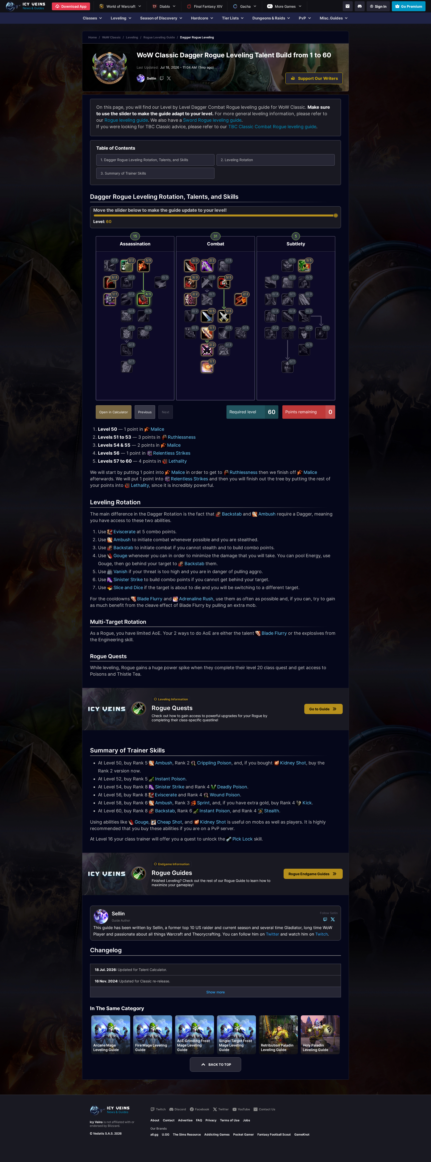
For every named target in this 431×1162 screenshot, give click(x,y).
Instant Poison (170, 778)
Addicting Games (217, 1134)
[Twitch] (162, 78)
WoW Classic (111, 37)
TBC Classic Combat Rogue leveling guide (272, 126)
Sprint (203, 802)
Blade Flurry (149, 598)
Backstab (232, 514)
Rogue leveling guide (126, 120)
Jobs (246, 1120)
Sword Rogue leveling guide (212, 120)
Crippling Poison (214, 762)
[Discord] (360, 6)
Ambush (267, 514)
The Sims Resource (187, 1134)
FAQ (199, 1120)
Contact (169, 1120)
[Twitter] (169, 78)
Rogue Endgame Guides (309, 874)
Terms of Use (229, 1120)
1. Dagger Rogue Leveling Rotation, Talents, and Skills (144, 160)
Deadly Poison (232, 786)
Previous (145, 412)
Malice (157, 429)
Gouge (120, 555)
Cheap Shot (169, 822)
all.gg (154, 1134)
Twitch (321, 934)
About (154, 1120)
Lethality (178, 461)
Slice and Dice (128, 587)
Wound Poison (225, 794)
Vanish (120, 571)
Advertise (185, 1120)
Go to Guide (319, 709)
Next (165, 412)
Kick (307, 802)
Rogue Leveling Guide (159, 37)
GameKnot (302, 1134)
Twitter (272, 934)
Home (92, 37)
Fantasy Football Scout (274, 1134)
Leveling (132, 37)
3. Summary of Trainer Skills (123, 173)
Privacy (211, 1120)
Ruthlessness (182, 437)
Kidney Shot (293, 762)
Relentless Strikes (171, 453)
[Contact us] (348, 6)
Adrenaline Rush (196, 598)
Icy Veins (96, 1122)
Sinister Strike (128, 579)
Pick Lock (242, 839)
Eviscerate (124, 531)
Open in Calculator (113, 412)
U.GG (165, 1134)
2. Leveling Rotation (237, 160)
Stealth (271, 810)
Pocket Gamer (243, 1134)
